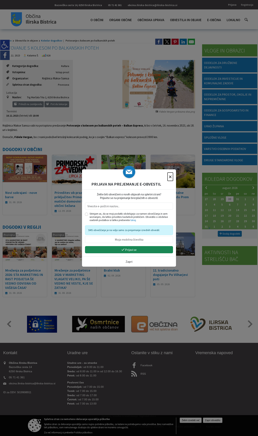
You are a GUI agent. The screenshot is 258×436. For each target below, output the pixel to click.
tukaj (133, 220)
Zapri (129, 261)
